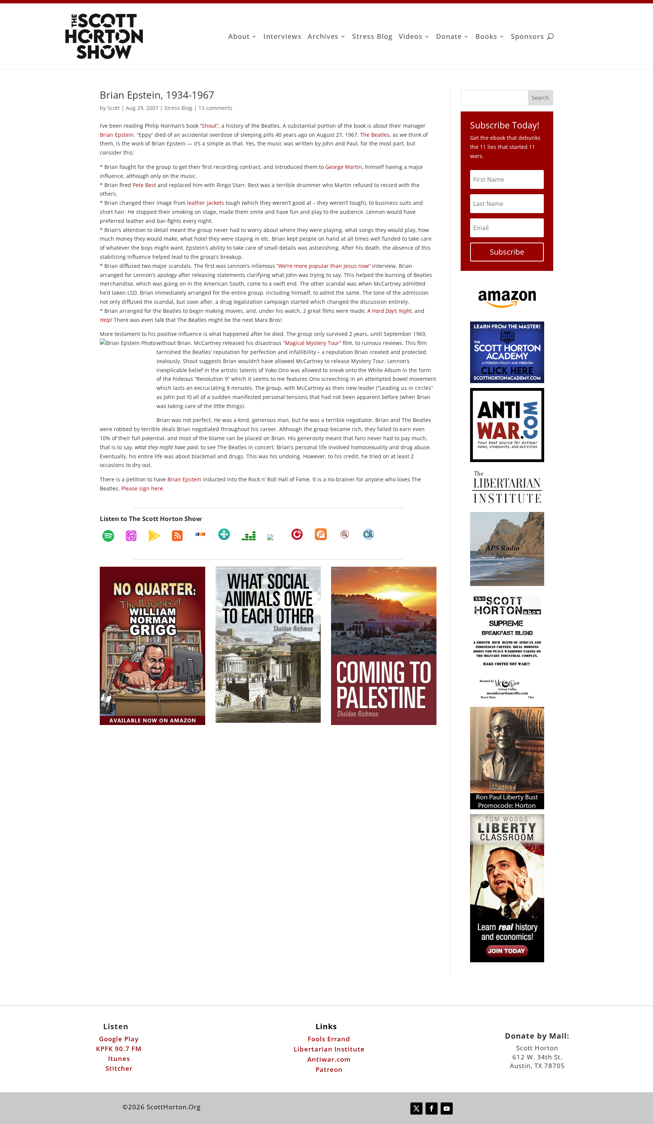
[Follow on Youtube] (447, 1108)
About (239, 37)
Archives (323, 37)
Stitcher (119, 1068)
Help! (106, 319)
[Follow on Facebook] (432, 1108)
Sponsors (527, 37)
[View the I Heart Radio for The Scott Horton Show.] (273, 537)
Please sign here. (142, 488)
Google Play (119, 1038)
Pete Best (144, 185)
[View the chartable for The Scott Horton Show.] (368, 534)
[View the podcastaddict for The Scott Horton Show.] (321, 534)
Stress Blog (372, 37)
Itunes (119, 1058)
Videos (410, 37)
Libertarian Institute (329, 1049)
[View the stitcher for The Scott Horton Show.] (200, 534)
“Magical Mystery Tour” (312, 342)
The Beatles (375, 134)
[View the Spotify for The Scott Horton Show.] (108, 535)
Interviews (282, 37)
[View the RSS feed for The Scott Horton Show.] (177, 535)
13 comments (215, 107)
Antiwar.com (329, 1059)
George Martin (343, 166)
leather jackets (205, 202)
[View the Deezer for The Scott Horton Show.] (248, 535)
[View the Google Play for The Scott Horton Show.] (154, 535)
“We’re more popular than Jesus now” (324, 265)
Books (486, 37)
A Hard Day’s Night (389, 310)
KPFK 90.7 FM (119, 1048)
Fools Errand (329, 1038)
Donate (449, 37)
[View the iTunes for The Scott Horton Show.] (131, 535)
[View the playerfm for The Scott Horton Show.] (297, 534)
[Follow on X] (416, 1108)
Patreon (329, 1069)
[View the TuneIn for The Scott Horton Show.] (224, 534)
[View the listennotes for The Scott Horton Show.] (344, 534)
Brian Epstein (117, 134)
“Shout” (209, 125)
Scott (113, 107)
